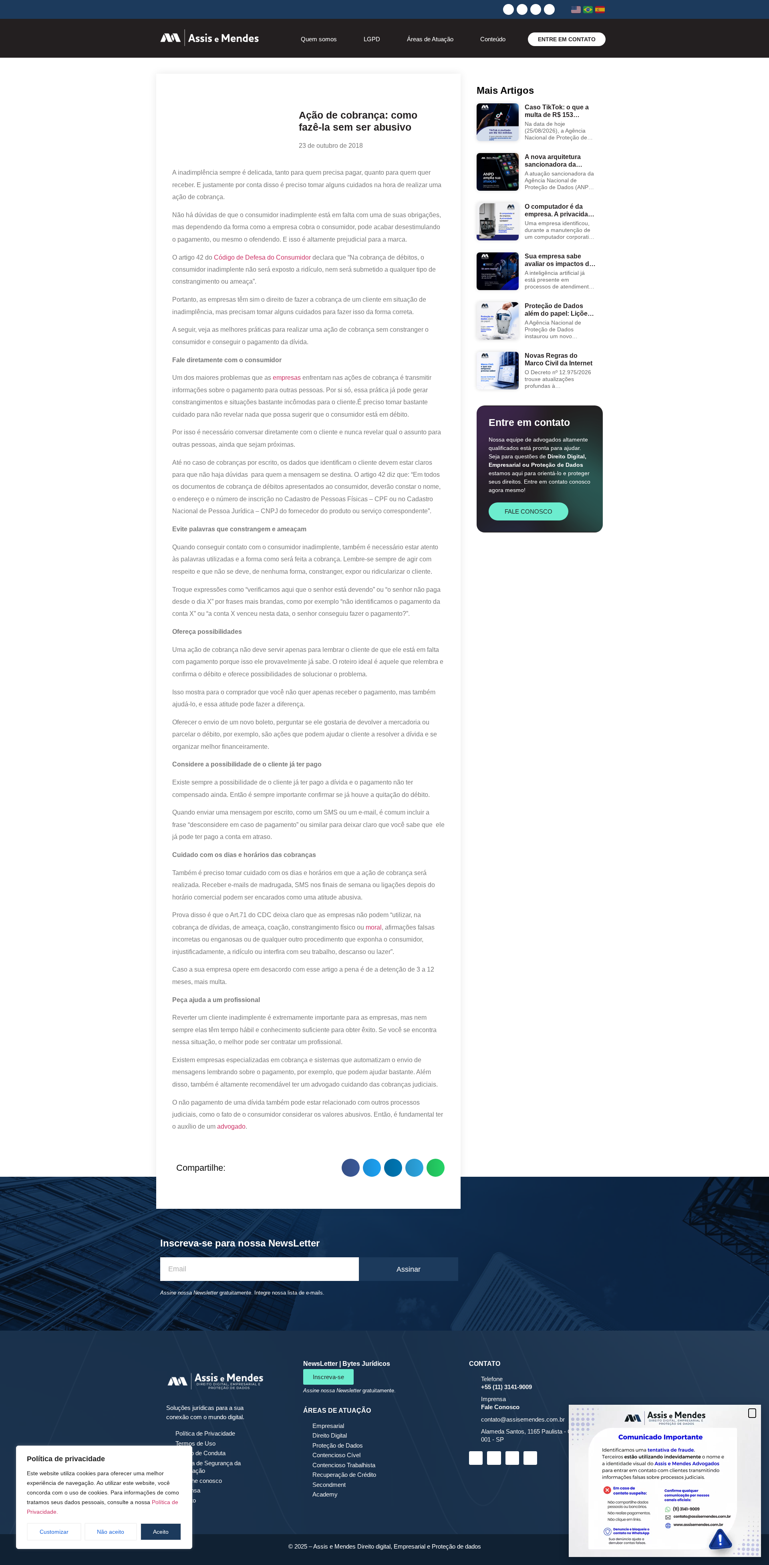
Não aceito (110, 1532)
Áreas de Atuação (430, 39)
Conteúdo (492, 39)
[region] (104, 1497)
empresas (287, 377)
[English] (576, 9)
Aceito (161, 1532)
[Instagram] (522, 9)
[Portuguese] (588, 9)
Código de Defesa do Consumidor (262, 257)
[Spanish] (600, 9)
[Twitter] (549, 9)
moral (374, 927)
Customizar (54, 1532)
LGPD (372, 39)
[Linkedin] (508, 9)
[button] (351, 1168)
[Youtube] (535, 9)
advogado (231, 1126)
